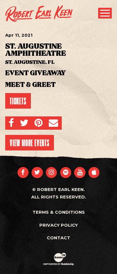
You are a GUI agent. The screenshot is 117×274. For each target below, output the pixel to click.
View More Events (29, 142)
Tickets (18, 101)
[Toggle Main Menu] (105, 13)
